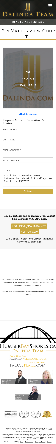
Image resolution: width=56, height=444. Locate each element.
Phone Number (11, 160)
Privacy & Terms (40, 442)
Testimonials (29, 442)
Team (21, 442)
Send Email (5, 383)
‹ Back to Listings (28, 114)
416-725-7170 (29, 231)
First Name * (10, 129)
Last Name (9, 140)
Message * (8, 171)
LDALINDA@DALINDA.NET (29, 226)
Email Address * (12, 150)
